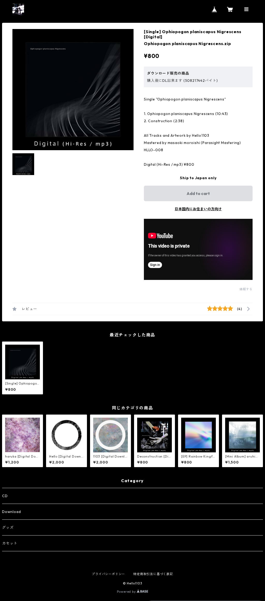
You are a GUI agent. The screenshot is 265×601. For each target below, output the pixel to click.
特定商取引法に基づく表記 (153, 574)
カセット (9, 543)
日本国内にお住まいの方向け (198, 209)
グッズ (7, 527)
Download (11, 511)
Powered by (127, 591)
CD (5, 496)
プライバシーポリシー (108, 574)
